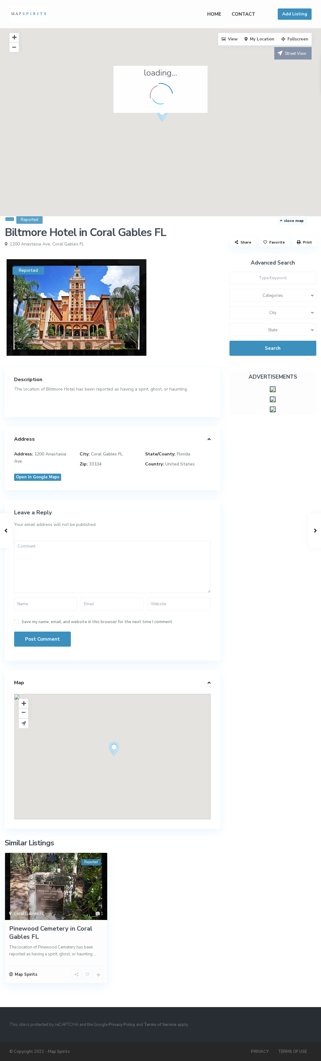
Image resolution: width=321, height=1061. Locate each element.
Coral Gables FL (68, 244)
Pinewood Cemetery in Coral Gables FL (50, 932)
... (94, 954)
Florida (183, 454)
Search (273, 348)
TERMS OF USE (292, 1051)
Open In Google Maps (37, 477)
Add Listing (294, 14)
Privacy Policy (122, 1024)
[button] (174, 125)
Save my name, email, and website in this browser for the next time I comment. (97, 622)
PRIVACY (260, 1051)
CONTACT (243, 14)
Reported (29, 220)
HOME (214, 14)
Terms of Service (160, 1024)
